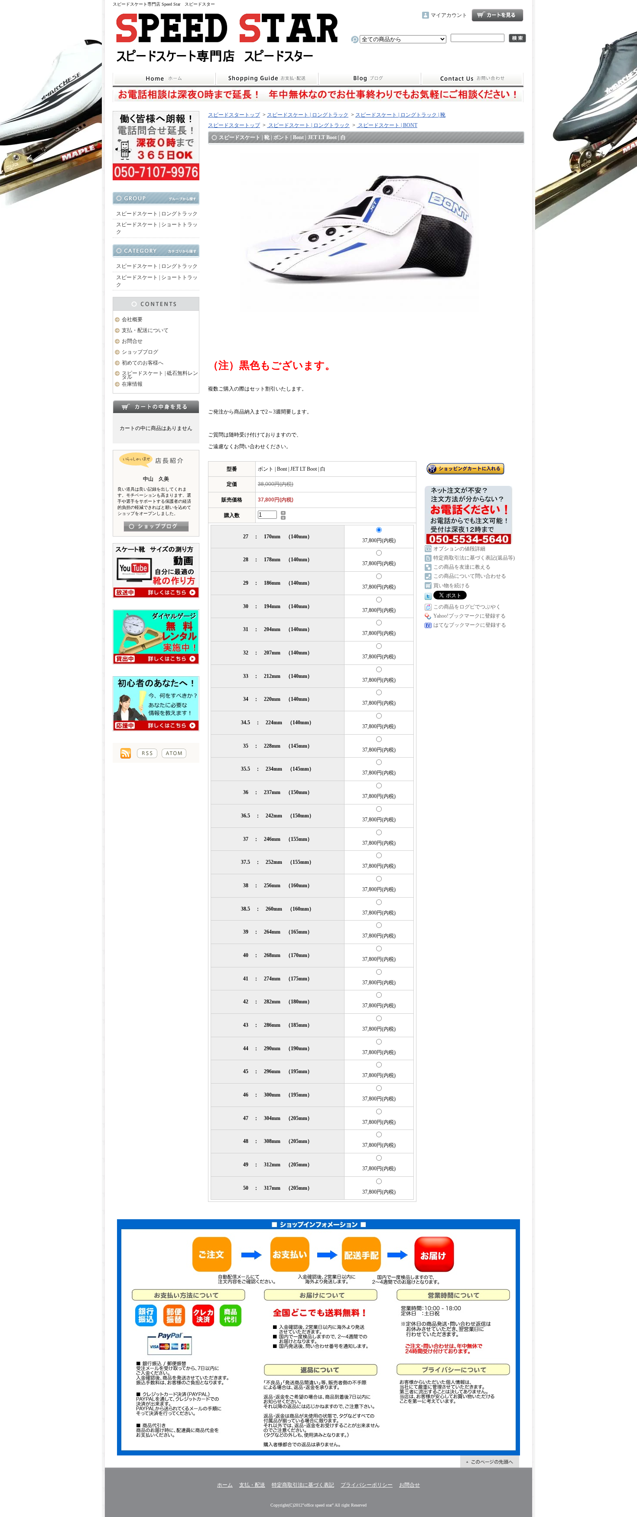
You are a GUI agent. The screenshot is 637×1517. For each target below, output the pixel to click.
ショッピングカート (497, 15)
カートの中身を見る (156, 406)
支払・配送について (266, 79)
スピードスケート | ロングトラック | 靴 (400, 115)
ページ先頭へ (489, 1461)
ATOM (174, 753)
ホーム (164, 79)
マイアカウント (449, 15)
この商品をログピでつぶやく (467, 607)
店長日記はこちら (156, 526)
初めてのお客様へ (142, 363)
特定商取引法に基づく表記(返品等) (474, 558)
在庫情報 (132, 384)
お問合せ (472, 79)
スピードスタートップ (234, 115)
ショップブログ (369, 79)
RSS (147, 753)
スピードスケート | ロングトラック (157, 214)
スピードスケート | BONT (387, 125)
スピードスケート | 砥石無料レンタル (160, 375)
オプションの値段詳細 (459, 549)
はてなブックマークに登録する (469, 625)
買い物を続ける (451, 586)
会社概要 (132, 319)
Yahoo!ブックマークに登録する (469, 616)
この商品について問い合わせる (469, 576)
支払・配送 (252, 1485)
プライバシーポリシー (367, 1485)
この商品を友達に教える (462, 567)
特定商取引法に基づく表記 (303, 1485)
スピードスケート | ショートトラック (157, 228)
